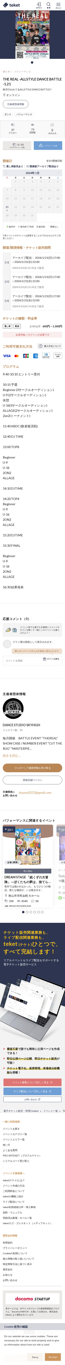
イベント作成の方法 (14, 1185)
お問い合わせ (10, 1280)
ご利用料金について (14, 1191)
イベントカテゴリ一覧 (15, 1134)
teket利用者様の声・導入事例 (19, 1207)
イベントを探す (11, 1128)
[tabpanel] (32, 34)
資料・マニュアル (12, 1212)
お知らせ (7, 1274)
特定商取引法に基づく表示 (17, 1264)
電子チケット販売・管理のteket (21, 1110)
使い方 (6, 1144)
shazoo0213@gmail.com (35, 792)
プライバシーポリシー (15, 1247)
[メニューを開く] (58, 5)
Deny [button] (35, 1357)
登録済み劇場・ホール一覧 (17, 1217)
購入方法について (52, 346)
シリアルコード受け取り (16, 1160)
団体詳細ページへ (32, 779)
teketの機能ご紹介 (13, 1196)
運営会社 (7, 1269)
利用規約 (7, 1242)
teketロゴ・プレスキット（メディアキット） (28, 1223)
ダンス (6, 71)
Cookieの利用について (15, 1253)
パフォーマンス (22, 71)
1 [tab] (32, 62)
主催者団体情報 (15, 104)
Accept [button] (53, 1357)
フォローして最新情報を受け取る (32, 767)
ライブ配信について (14, 1201)
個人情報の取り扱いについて (18, 1258)
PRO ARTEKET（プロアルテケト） (22, 1155)
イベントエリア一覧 (14, 1139)
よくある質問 (10, 1150)
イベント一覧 (50, 1110)
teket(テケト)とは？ (14, 1180)
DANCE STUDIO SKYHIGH (21, 725)
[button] (23, 912)
